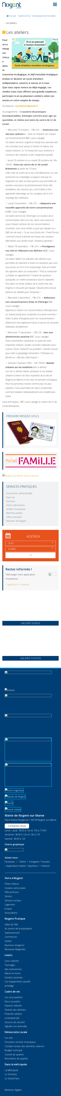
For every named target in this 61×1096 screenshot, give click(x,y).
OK (30, 555)
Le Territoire (11, 1074)
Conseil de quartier (14, 1054)
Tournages (10, 965)
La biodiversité (12, 1018)
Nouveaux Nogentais (15, 949)
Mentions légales (13, 1089)
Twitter (22, 861)
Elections (10, 501)
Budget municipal (13, 1050)
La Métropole (11, 1070)
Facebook (10, 861)
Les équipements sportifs (17, 981)
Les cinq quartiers (14, 997)
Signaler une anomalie (16, 1026)
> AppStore (11, 584)
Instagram (34, 861)
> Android (24, 584)
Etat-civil (10, 497)
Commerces (11, 936)
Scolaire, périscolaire (15, 887)
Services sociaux (13, 900)
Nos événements (13, 969)
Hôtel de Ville (11, 924)
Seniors (8, 896)
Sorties (8, 940)
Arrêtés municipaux (16, 509)
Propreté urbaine (13, 1013)
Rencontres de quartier (16, 1058)
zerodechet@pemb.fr (26, 105)
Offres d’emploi (14, 516)
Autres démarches (15, 505)
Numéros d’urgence (14, 945)
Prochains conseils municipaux (20, 1042)
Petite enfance (12, 883)
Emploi (8, 908)
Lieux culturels (12, 960)
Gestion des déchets (15, 1009)
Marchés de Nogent (16, 520)
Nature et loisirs (13, 973)
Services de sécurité (15, 1022)
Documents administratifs (19, 493)
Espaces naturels (13, 1005)
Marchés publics (14, 512)
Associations (11, 912)
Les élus (9, 1037)
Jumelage (9, 985)
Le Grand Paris (12, 1078)
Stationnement (12, 932)
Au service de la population (18, 928)
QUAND (12, 548)
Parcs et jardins (12, 1001)
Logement (10, 904)
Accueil (12, 16)
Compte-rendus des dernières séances (24, 1046)
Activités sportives (14, 977)
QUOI (10, 543)
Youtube (45, 861)
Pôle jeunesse (12, 892)
